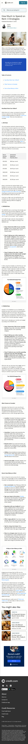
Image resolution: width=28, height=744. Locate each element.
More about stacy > (12, 28)
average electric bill (9, 455)
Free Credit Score (6, 711)
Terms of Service (18, 725)
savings (3, 214)
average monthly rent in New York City (11, 191)
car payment (13, 247)
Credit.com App (6, 702)
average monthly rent (9, 486)
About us (4, 697)
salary (21, 141)
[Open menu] (2, 3)
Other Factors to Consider (11, 84)
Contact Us (4, 699)
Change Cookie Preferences (20, 726)
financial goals (5, 580)
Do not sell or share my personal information (14, 726)
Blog (3, 716)
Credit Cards (5, 714)
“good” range (19, 590)
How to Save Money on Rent (11, 88)
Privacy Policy (4, 725)
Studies (22, 496)
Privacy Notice (11, 725)
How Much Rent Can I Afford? (11, 80)
